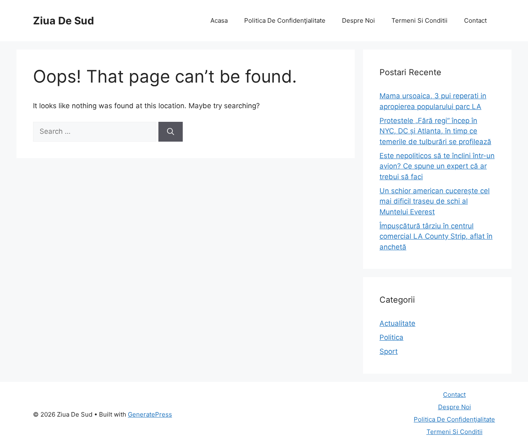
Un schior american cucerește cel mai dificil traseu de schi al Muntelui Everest (435, 201)
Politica (391, 337)
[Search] (170, 132)
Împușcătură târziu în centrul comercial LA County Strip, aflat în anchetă (436, 236)
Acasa (219, 20)
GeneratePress (150, 414)
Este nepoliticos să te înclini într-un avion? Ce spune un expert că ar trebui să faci (437, 166)
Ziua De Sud (63, 20)
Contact (475, 20)
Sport (389, 351)
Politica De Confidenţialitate (284, 20)
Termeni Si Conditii (419, 20)
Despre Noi (358, 20)
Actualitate (397, 323)
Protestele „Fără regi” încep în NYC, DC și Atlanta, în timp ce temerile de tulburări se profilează (435, 131)
